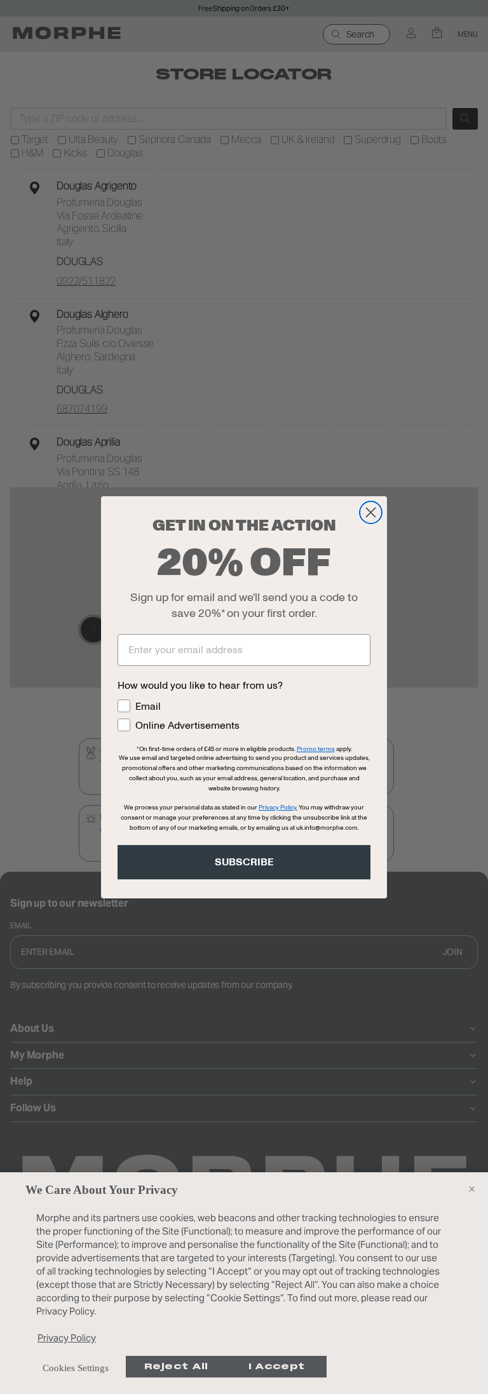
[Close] (471, 1188)
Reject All (176, 1366)
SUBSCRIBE (244, 862)
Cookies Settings (76, 1368)
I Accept (276, 1366)
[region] (244, 1283)
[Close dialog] (371, 512)
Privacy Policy (66, 1338)
